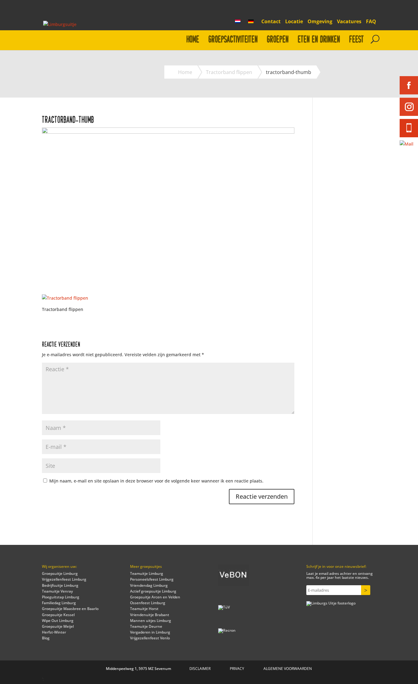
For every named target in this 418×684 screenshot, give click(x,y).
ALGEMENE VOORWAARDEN (287, 668)
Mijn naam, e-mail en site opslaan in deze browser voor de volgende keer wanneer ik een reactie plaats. (156, 481)
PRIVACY (237, 668)
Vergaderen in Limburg (150, 632)
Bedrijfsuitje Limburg (60, 585)
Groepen (278, 39)
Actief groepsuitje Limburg (153, 591)
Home (192, 39)
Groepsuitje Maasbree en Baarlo (70, 608)
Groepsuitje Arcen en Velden (155, 597)
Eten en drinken (319, 39)
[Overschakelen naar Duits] (252, 23)
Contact (271, 22)
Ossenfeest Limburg (147, 602)
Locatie (294, 22)
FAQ (371, 22)
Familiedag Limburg (59, 602)
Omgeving (320, 22)
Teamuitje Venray (57, 591)
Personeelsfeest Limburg (152, 579)
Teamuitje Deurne (146, 626)
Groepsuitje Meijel (58, 626)
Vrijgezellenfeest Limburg (64, 579)
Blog (46, 638)
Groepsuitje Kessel (58, 614)
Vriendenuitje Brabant (149, 614)
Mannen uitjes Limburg (150, 620)
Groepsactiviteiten (233, 39)
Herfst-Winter (54, 632)
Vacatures (349, 22)
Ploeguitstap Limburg (60, 597)
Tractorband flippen (229, 72)
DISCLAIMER (200, 668)
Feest (356, 39)
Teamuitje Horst (144, 608)
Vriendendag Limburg (149, 585)
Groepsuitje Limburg (60, 573)
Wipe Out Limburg (57, 620)
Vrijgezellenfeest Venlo (150, 638)
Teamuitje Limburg (146, 573)
